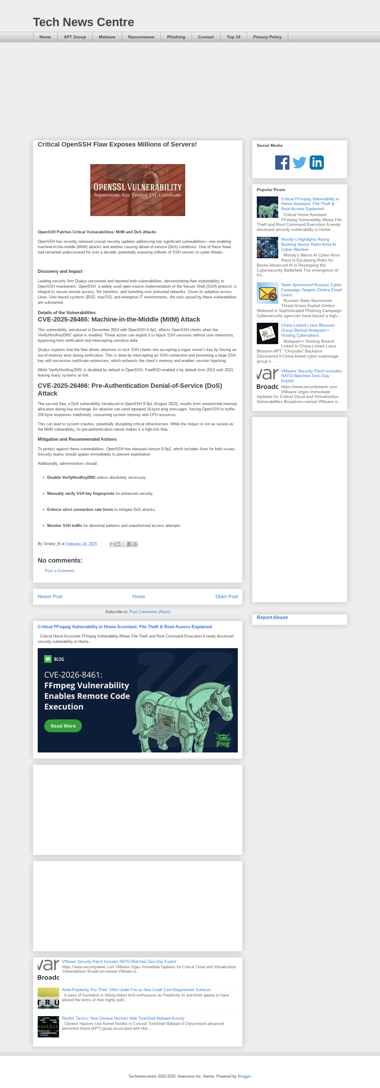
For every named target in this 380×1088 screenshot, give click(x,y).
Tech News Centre (83, 22)
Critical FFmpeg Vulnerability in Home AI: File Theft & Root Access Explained (125, 626)
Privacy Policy (267, 36)
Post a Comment (59, 571)
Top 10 (233, 36)
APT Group (75, 36)
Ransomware (141, 36)
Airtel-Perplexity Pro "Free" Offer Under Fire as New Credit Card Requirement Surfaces (136, 990)
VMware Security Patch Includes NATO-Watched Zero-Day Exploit (119, 961)
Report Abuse (272, 617)
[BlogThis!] (118, 544)
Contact (206, 36)
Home (45, 36)
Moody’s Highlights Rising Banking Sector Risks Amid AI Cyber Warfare (308, 244)
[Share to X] (124, 544)
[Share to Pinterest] (135, 544)
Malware (107, 36)
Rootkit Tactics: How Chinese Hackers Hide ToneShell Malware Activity (123, 1018)
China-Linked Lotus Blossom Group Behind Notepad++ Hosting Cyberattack (308, 330)
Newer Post (50, 596)
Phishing (176, 36)
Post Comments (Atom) (149, 612)
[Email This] (112, 544)
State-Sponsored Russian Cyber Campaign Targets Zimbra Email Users (311, 289)
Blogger (244, 1076)
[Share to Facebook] (129, 544)
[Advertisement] (190, 86)
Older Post (227, 596)
